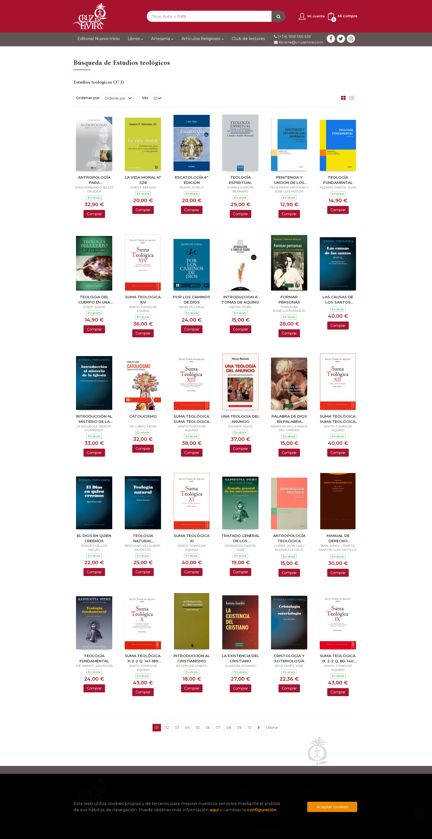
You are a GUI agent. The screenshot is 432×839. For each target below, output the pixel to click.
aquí (214, 809)
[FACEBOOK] (331, 39)
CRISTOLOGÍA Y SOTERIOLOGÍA (289, 658)
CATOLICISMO (143, 416)
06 (208, 727)
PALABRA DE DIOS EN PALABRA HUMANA (289, 419)
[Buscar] (279, 16)
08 (228, 727)
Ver (145, 98)
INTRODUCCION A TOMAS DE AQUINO (240, 299)
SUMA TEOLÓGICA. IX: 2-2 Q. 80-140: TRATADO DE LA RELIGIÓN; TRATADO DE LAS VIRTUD (338, 658)
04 (187, 727)
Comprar (94, 214)
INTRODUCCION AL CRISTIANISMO (192, 658)
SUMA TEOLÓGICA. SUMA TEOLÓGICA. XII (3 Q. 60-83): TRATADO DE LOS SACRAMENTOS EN (192, 419)
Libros (134, 38)
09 (239, 727)
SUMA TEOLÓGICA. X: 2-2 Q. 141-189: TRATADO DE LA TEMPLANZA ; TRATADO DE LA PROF (143, 658)
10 (250, 727)
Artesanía (161, 38)
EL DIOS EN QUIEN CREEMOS (94, 538)
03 (177, 727)
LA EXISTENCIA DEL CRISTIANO (240, 658)
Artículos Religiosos (201, 38)
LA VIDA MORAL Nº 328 (143, 180)
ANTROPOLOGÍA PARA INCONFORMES (94, 180)
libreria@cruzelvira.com (300, 42)
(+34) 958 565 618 (294, 36)
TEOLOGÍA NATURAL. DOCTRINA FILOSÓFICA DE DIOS (143, 538)
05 (198, 727)
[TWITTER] (341, 39)
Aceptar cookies (332, 806)
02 (166, 727)
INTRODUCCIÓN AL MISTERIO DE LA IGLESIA (94, 419)
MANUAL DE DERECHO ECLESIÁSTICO (338, 538)
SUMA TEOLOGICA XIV (143, 299)
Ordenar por (88, 98)
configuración (261, 809)
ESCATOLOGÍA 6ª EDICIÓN (191, 180)
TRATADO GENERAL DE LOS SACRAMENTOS (240, 538)
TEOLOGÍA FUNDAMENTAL (338, 180)
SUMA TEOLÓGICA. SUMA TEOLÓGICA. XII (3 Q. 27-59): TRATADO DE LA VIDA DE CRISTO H (338, 419)
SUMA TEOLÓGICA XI (192, 538)
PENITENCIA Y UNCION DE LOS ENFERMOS (289, 180)
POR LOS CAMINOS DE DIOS (191, 299)
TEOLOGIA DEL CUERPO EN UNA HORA (94, 299)
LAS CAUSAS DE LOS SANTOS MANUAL (337, 299)
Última (272, 727)
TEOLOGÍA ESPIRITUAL (240, 180)
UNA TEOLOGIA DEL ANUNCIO (240, 419)
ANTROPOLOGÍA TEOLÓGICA (289, 538)
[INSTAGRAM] (351, 39)
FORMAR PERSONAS (289, 299)
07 (218, 727)
